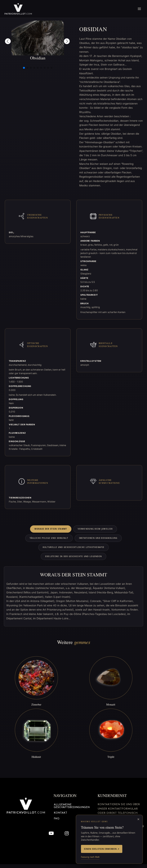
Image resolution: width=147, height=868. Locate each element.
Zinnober (36, 704)
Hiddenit (36, 757)
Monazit (110, 704)
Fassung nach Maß (90, 856)
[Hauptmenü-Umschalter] (139, 9)
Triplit (110, 757)
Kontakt (60, 813)
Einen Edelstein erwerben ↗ (101, 849)
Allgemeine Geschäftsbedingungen (72, 806)
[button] (8, 41)
